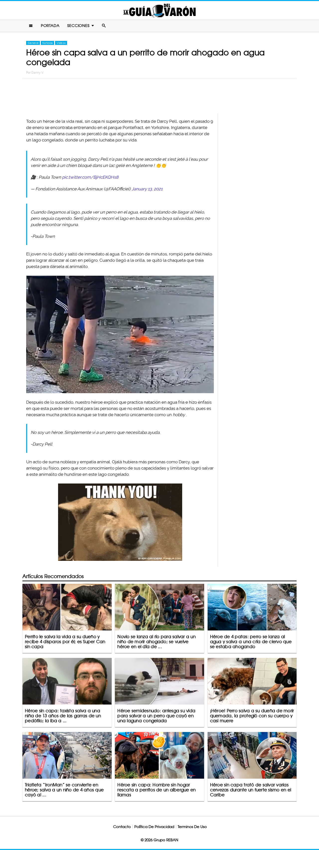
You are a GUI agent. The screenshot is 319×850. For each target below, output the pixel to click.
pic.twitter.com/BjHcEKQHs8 (90, 177)
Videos (61, 42)
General (33, 42)
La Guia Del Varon (159, 10)
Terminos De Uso (192, 826)
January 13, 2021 (147, 188)
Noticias (47, 42)
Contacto (122, 826)
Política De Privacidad (154, 826)
